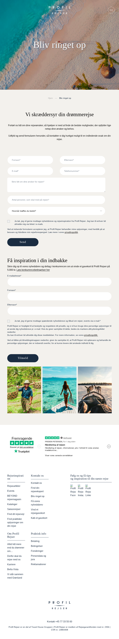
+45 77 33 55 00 (63, 621)
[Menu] (111, 10)
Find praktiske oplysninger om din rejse (15, 522)
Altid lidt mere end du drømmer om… (15, 547)
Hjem (50, 98)
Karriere (11, 564)
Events (10, 491)
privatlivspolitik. (91, 335)
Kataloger (12, 504)
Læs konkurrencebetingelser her (33, 270)
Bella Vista (12, 569)
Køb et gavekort (39, 518)
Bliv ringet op (37, 496)
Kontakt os (36, 483)
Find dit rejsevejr (15, 514)
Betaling (35, 541)
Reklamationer (38, 564)
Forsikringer (37, 551)
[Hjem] (59, 10)
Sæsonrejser (13, 509)
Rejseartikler (13, 486)
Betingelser (37, 546)
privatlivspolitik (71, 232)
